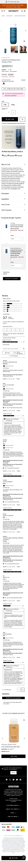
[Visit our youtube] (17, 779)
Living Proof (9, 15)
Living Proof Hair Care (19, 15)
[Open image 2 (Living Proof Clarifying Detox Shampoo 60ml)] (14, 49)
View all (23, 80)
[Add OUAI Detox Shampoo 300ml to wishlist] (24, 720)
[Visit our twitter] (10, 779)
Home (3, 15)
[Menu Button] (1, 11)
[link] (22, 11)
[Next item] (24, 738)
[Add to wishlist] (22, 119)
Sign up (13, 772)
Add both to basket (11, 278)
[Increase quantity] (13, 112)
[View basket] (24, 11)
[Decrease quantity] (4, 112)
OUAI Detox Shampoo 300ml (8, 744)
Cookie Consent (13, 798)
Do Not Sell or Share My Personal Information (13, 801)
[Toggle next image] (26, 31)
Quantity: (5, 108)
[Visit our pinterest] (20, 779)
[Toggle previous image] (1, 31)
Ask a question (13, 71)
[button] (13, 66)
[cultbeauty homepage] (13, 11)
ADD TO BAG (14, 756)
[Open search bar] (4, 11)
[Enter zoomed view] (24, 41)
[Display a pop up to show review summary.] (13, 749)
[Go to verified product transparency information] (7, 66)
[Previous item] (2, 738)
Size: (3, 101)
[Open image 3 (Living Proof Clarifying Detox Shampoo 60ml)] (23, 49)
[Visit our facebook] (6, 779)
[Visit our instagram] (13, 779)
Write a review (5, 71)
